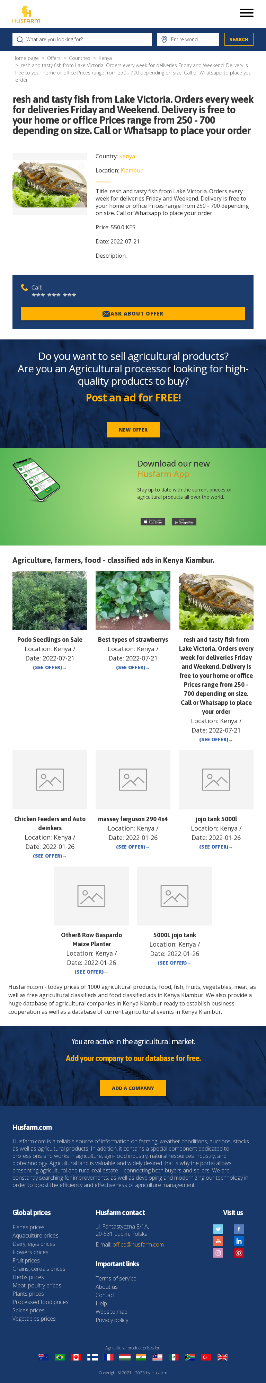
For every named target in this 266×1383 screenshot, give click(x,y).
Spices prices (28, 1310)
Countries (79, 58)
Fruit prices (26, 1260)
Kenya (105, 58)
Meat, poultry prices (36, 1285)
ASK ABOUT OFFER (136, 313)
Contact (105, 1295)
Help (101, 1303)
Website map (111, 1311)
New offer (133, 429)
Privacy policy (112, 1320)
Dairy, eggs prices (33, 1244)
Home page (25, 58)
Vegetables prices (34, 1318)
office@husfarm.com (138, 1244)
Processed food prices (40, 1302)
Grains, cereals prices (38, 1269)
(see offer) (50, 667)
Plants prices (28, 1293)
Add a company (133, 1088)
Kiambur (132, 170)
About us (107, 1287)
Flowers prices (30, 1252)
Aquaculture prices (35, 1235)
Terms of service (116, 1278)
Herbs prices (28, 1277)
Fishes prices (28, 1227)
